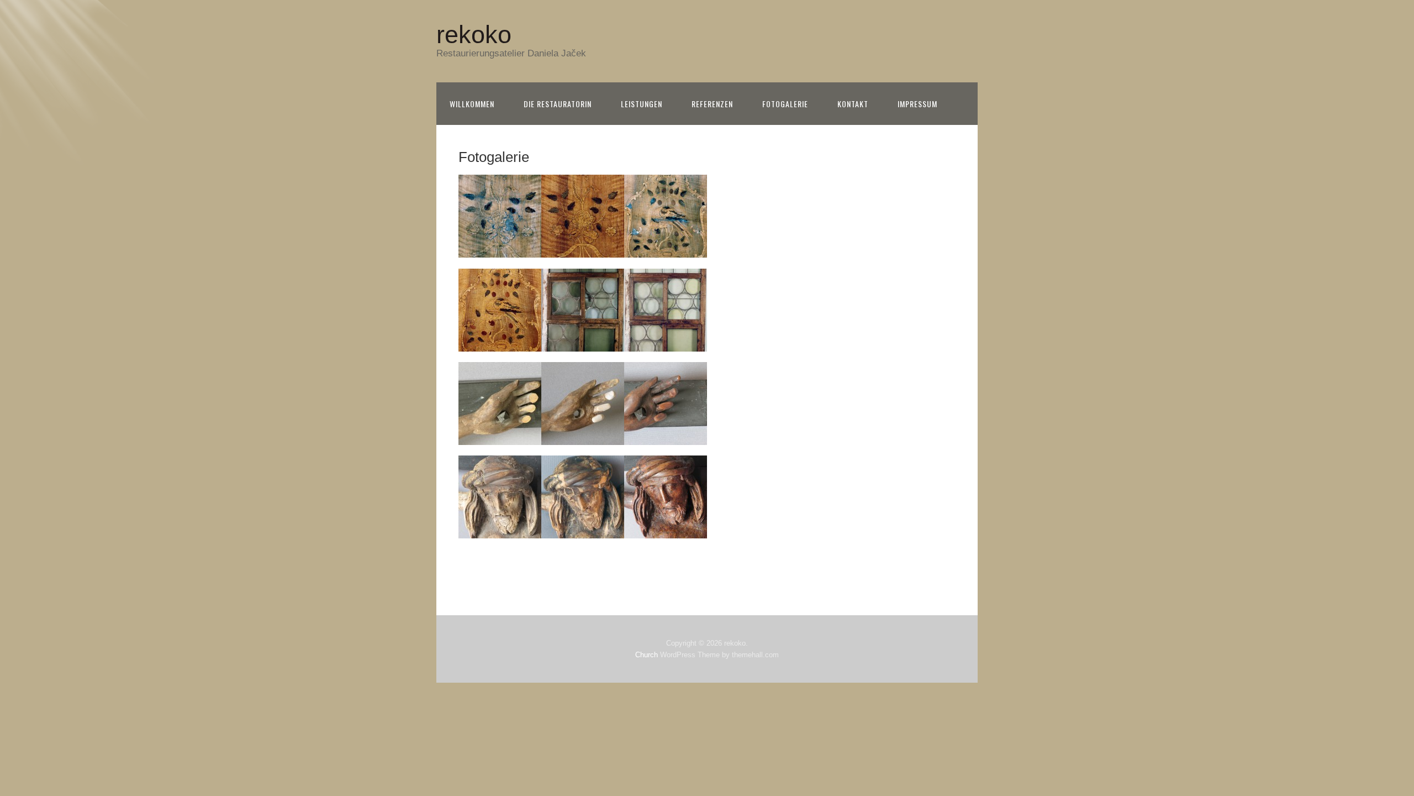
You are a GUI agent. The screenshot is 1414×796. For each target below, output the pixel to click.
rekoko (473, 34)
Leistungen (641, 103)
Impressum (917, 103)
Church (646, 655)
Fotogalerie (785, 103)
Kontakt (852, 103)
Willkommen (472, 103)
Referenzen (712, 103)
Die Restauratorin (558, 103)
